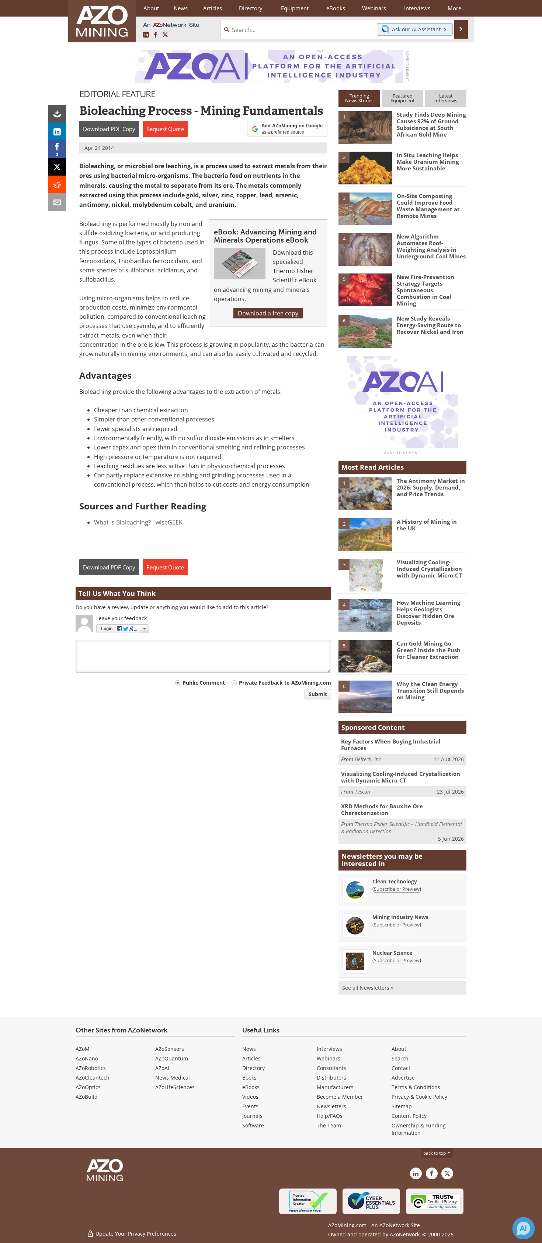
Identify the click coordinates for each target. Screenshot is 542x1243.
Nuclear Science (392, 952)
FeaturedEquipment (402, 98)
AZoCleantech (93, 1077)
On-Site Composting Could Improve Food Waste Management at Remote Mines (428, 205)
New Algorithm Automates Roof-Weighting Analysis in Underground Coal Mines (431, 246)
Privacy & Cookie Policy (419, 1096)
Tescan (362, 791)
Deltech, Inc (368, 759)
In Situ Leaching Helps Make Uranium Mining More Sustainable (428, 161)
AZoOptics (88, 1087)
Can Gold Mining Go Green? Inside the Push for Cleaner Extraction (429, 650)
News (249, 1048)
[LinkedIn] (57, 131)
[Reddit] (57, 184)
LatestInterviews (445, 98)
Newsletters (331, 1106)
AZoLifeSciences (175, 1087)
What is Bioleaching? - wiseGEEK (138, 522)
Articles (251, 1058)
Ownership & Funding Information (419, 1129)
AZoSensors (169, 1048)
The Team (329, 1125)
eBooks (251, 1087)
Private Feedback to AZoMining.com (285, 682)
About (399, 1048)
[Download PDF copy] (57, 114)
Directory (251, 8)
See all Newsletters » (367, 987)
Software (253, 1125)
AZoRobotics (91, 1067)
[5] (365, 289)
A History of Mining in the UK (427, 525)
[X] (57, 167)
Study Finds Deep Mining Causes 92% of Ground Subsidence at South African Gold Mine (431, 124)
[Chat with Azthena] (524, 1228)
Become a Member (340, 1096)
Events (250, 1106)
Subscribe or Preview (397, 889)
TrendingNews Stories (359, 98)
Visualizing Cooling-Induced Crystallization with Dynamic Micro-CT (429, 568)
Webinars (328, 1058)
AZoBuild (87, 1096)
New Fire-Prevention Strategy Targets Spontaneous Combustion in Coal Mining (425, 290)
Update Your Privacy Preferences (135, 1233)
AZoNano (87, 1058)
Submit (318, 694)
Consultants (331, 1067)
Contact (401, 1067)
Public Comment (204, 682)
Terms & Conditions (416, 1087)
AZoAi (162, 1067)
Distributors (331, 1077)
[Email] (57, 202)
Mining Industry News (400, 917)
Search (400, 1058)
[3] (365, 208)
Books (249, 1077)
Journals (252, 1115)
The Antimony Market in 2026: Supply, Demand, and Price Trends (431, 487)
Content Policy (409, 1115)
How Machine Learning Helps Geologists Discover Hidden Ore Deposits (428, 612)
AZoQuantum (171, 1058)
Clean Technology (394, 881)
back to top (435, 1153)
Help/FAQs (330, 1115)
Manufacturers (335, 1087)
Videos (250, 1096)
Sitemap (402, 1106)
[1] (365, 127)
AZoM (83, 1048)
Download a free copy (268, 313)
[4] (365, 249)
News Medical (172, 1077)
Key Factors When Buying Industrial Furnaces (391, 745)
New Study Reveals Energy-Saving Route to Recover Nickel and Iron (430, 325)
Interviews (329, 1048)
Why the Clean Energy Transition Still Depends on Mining (430, 690)
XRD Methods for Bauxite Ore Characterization (382, 809)
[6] (365, 331)
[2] (365, 167)
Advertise (403, 1077)
